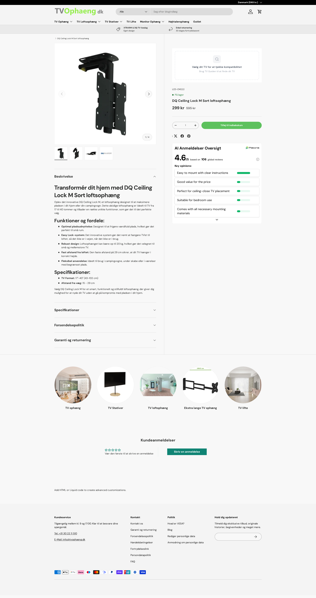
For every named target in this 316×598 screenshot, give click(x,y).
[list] (105, 94)
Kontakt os (137, 523)
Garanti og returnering (144, 529)
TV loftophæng (158, 408)
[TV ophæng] (72, 385)
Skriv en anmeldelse (187, 451)
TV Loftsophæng (87, 21)
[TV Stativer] (115, 385)
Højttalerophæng (179, 21)
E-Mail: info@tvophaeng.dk (69, 539)
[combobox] (174, 11)
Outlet (197, 21)
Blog (170, 529)
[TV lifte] (243, 385)
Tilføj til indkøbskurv (232, 125)
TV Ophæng (61, 21)
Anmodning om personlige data (186, 542)
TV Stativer (111, 21)
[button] (259, 11)
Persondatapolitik (141, 555)
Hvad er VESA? (176, 523)
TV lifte (243, 408)
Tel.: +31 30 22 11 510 (65, 533)
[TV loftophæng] (158, 385)
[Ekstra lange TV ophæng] (200, 385)
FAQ (133, 561)
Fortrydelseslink (140, 549)
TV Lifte (131, 21)
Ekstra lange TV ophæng (200, 408)
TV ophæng (73, 408)
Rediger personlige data (181, 536)
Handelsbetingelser (142, 542)
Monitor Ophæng (150, 21)
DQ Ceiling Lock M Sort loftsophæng (73, 38)
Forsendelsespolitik (142, 536)
